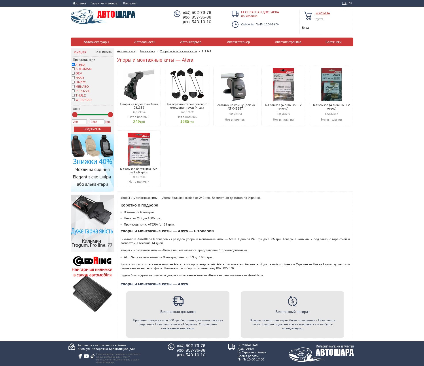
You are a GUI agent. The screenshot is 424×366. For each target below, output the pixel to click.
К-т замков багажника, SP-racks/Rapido (139, 170)
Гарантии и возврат (105, 3)
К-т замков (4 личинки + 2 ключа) (283, 106)
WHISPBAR (84, 100)
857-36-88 (197, 17)
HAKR (80, 78)
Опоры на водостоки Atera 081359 (139, 105)
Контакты (129, 3)
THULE (81, 95)
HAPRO (81, 82)
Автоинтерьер (190, 42)
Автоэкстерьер (238, 42)
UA (344, 3)
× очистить (104, 51)
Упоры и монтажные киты (178, 51)
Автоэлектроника (288, 42)
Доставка (79, 3)
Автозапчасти (144, 42)
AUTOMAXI (84, 69)
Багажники (333, 42)
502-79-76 (197, 12)
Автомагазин (126, 51)
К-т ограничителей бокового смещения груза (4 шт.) (187, 105)
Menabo (82, 86)
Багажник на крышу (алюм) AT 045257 (235, 106)
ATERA (80, 64)
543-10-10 (197, 22)
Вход (305, 27)
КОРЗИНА (323, 13)
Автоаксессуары (96, 42)
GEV (79, 73)
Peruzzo (83, 91)
